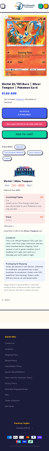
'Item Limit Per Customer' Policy (18, 377)
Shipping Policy (11, 355)
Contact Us (10, 343)
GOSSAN (19, 147)
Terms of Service (12, 400)
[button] (2, 6)
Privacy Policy (11, 383)
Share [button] (7, 300)
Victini (7, 158)
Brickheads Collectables (21, 446)
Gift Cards (9, 406)
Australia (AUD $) (23, 428)
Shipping (20, 99)
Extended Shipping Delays (16, 389)
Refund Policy (11, 360)
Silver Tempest (35, 153)
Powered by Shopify (34, 446)
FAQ (7, 395)
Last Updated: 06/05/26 (14, 153)
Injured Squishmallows (15, 372)
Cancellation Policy (13, 366)
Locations (9, 349)
